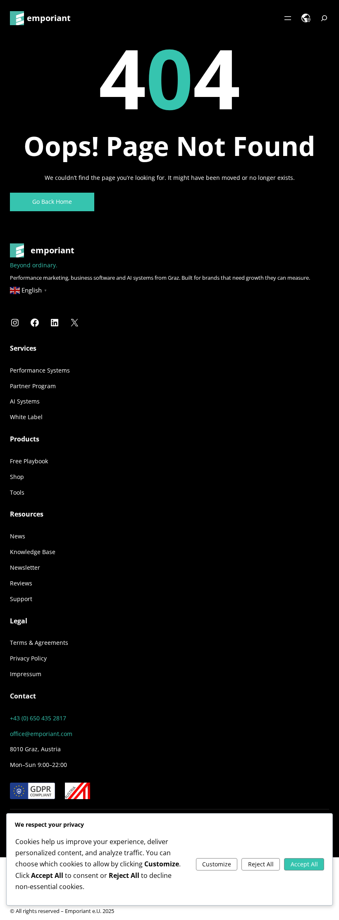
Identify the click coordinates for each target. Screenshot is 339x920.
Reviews (21, 583)
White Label (26, 417)
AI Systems (25, 401)
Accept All (304, 864)
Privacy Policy (28, 658)
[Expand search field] (324, 18)
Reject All (261, 864)
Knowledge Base (32, 552)
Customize (216, 864)
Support (21, 599)
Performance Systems (40, 370)
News (17, 536)
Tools (17, 492)
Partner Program (33, 386)
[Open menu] (288, 18)
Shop (17, 477)
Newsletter (25, 567)
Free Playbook (29, 461)
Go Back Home (52, 201)
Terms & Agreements (39, 642)
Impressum (25, 674)
